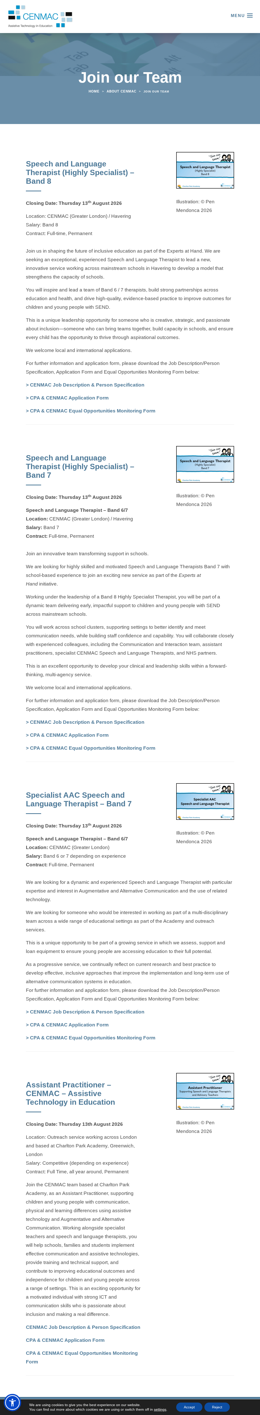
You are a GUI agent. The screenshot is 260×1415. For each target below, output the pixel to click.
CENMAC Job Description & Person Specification (83, 1328)
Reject (217, 1407)
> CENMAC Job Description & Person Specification (85, 385)
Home (94, 91)
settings (160, 1409)
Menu (238, 15)
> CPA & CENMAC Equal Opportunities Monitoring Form (90, 411)
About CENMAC (121, 91)
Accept (189, 1407)
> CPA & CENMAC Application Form (67, 398)
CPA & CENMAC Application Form (65, 1340)
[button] (12, 1402)
